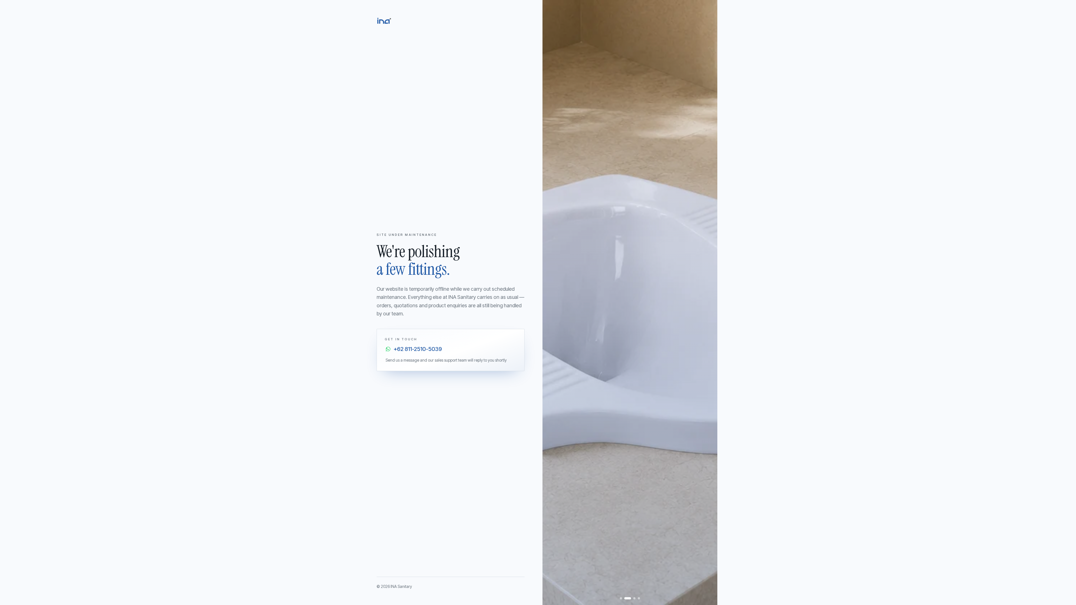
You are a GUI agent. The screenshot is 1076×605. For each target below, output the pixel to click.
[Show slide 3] (634, 598)
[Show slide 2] (627, 598)
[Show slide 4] (639, 598)
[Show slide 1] (621, 598)
